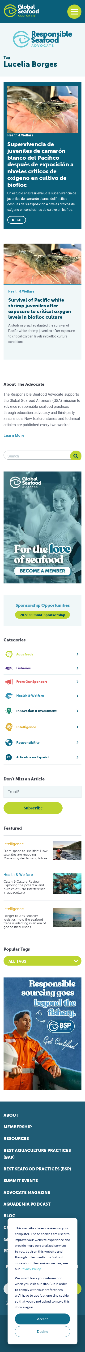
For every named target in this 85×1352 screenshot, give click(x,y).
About (11, 1115)
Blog (10, 1215)
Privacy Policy (30, 1269)
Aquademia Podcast (27, 1204)
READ (16, 219)
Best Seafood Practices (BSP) (37, 1169)
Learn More (14, 435)
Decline (42, 1331)
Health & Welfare (18, 874)
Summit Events (21, 1180)
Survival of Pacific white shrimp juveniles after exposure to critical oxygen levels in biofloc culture (39, 308)
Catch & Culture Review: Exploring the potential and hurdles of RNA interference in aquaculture (25, 887)
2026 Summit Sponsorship (42, 614)
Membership (18, 1127)
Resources (16, 1138)
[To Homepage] (21, 10)
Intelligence (14, 844)
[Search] (75, 456)
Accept (42, 1319)
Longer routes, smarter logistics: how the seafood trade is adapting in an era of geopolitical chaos (25, 921)
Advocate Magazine (27, 1192)
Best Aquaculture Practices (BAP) (37, 1154)
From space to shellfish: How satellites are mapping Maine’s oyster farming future (25, 854)
